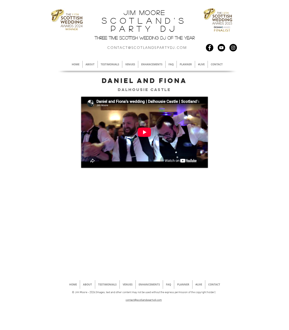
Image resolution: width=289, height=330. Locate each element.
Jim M (134, 12)
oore (155, 12)
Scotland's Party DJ (144, 24)
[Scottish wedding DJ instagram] (233, 47)
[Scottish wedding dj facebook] (209, 47)
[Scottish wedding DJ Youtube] (221, 47)
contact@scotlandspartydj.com (144, 300)
